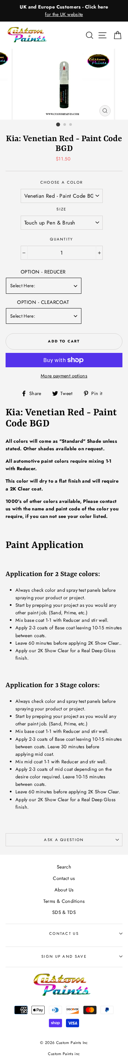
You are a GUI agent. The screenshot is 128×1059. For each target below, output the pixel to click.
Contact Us (64, 933)
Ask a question (64, 839)
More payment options (64, 375)
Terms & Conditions (64, 901)
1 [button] (58, 124)
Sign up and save (64, 956)
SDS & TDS (64, 912)
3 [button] (71, 124)
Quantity (61, 239)
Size (61, 209)
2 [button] (65, 124)
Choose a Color (61, 182)
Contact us (64, 878)
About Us (64, 889)
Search (64, 867)
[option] (64, 10)
